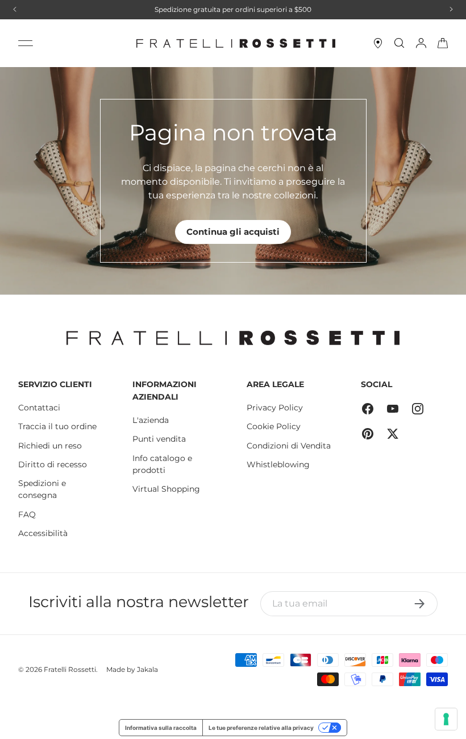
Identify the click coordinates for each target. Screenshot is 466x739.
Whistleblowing (278, 464)
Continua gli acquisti (233, 231)
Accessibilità (43, 533)
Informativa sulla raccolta (161, 727)
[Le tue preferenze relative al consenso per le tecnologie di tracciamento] (446, 719)
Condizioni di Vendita (289, 446)
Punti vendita (159, 439)
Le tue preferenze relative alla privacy (261, 727)
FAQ (27, 514)
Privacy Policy (275, 407)
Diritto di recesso (52, 464)
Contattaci (39, 407)
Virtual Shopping (166, 489)
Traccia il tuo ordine (57, 426)
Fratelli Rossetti (70, 669)
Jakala (147, 669)
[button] (442, 43)
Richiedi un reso (50, 446)
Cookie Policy (274, 426)
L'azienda (150, 420)
